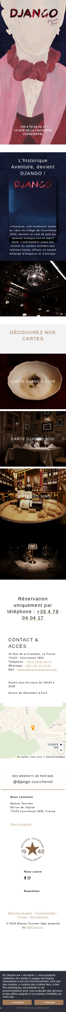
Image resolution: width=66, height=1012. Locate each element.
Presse (22, 916)
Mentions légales (20, 913)
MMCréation (35, 927)
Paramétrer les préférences (33, 1007)
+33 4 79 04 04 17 (39, 661)
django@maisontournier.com (37, 669)
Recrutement (39, 916)
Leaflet (24, 756)
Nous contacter (21, 824)
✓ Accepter (17, 1002)
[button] (33, 728)
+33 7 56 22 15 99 (38, 665)
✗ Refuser (49, 1002)
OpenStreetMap (55, 756)
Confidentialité (45, 913)
